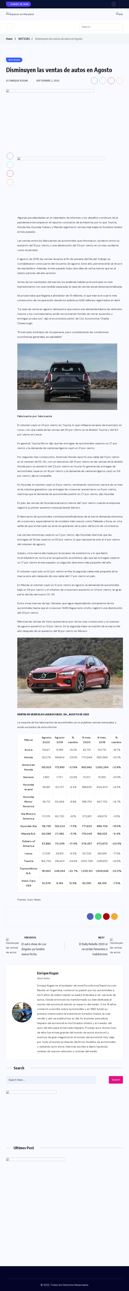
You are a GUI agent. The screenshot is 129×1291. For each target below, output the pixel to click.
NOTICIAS (24, 38)
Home (9, 38)
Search (116, 1079)
